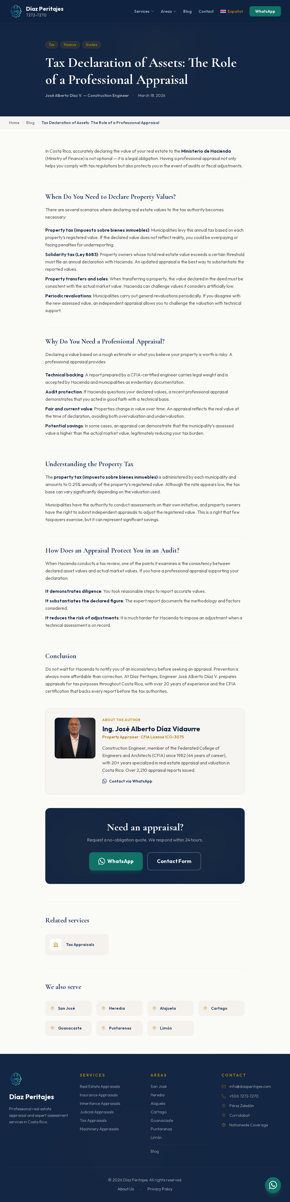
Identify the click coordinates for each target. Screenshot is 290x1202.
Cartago (159, 1111)
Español (235, 11)
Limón (156, 1137)
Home (14, 122)
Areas (166, 11)
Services (142, 11)
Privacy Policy (160, 1189)
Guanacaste (162, 1120)
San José (159, 1086)
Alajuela (158, 1103)
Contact (206, 11)
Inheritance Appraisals (100, 1103)
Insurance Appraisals (99, 1094)
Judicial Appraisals (97, 1111)
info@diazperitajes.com (250, 1086)
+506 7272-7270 (244, 1096)
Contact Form (174, 861)
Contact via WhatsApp (130, 781)
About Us (126, 1189)
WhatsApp (265, 11)
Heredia (158, 1094)
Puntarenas (161, 1128)
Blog (187, 11)
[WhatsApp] (273, 1185)
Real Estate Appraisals (100, 1086)
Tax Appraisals (93, 1120)
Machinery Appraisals (99, 1128)
